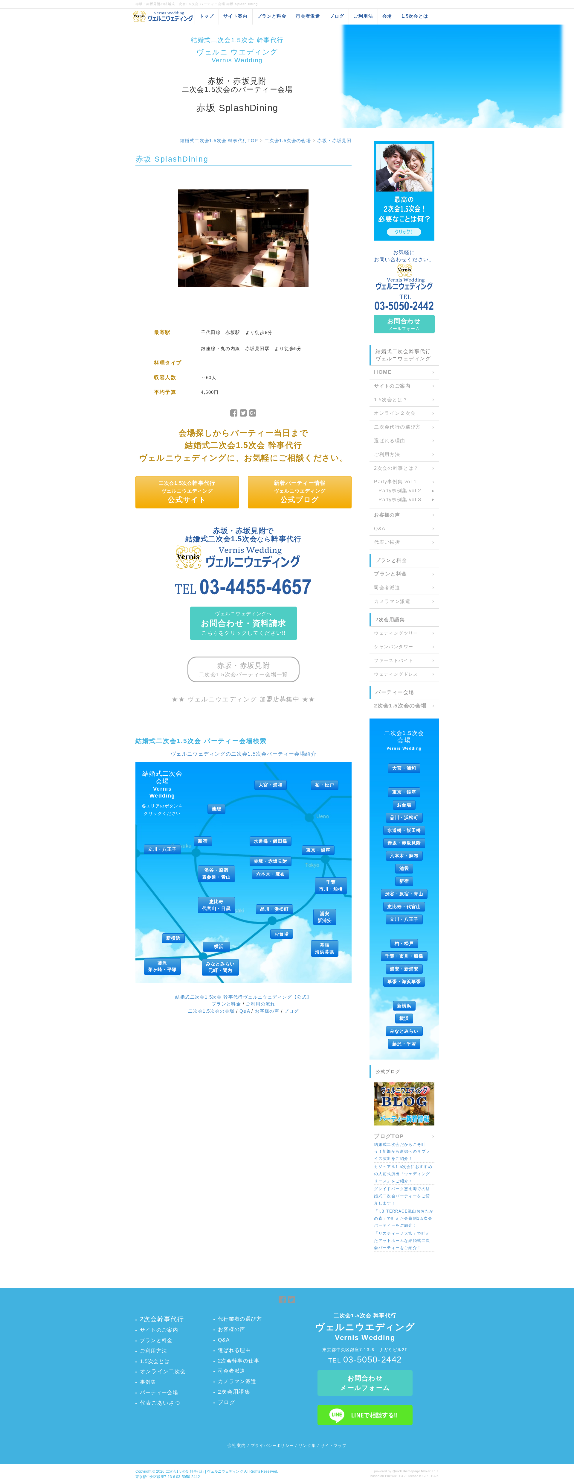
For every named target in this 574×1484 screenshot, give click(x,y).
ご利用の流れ (260, 1003)
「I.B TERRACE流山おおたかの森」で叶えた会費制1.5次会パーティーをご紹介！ (403, 1218)
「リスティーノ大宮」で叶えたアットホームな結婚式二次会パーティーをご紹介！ (402, 1240)
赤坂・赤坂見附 (334, 140)
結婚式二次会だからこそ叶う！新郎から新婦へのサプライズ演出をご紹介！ (402, 1151)
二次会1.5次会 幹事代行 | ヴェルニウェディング (204, 1471)
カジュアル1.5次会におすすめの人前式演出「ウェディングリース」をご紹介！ (403, 1173)
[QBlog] (404, 1103)
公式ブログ (387, 1071)
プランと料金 (226, 1003)
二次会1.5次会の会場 (288, 140)
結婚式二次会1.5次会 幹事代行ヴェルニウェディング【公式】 (243, 997)
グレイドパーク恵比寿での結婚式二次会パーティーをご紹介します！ (402, 1196)
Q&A (244, 1011)
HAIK (435, 1476)
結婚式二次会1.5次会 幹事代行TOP (219, 140)
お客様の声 (267, 1011)
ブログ (291, 1011)
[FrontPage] (404, 190)
